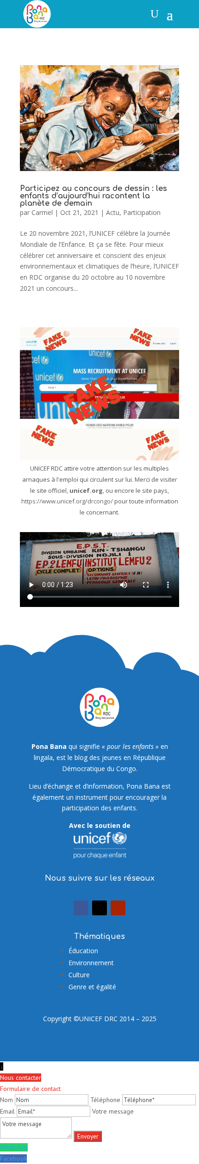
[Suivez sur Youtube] (118, 908)
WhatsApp (14, 1147)
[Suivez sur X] (99, 908)
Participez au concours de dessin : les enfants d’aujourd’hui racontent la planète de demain (93, 196)
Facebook (13, 1158)
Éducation (83, 950)
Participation (142, 212)
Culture (79, 974)
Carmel (42, 212)
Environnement (91, 962)
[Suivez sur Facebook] (81, 908)
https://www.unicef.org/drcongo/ (67, 501)
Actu (112, 212)
